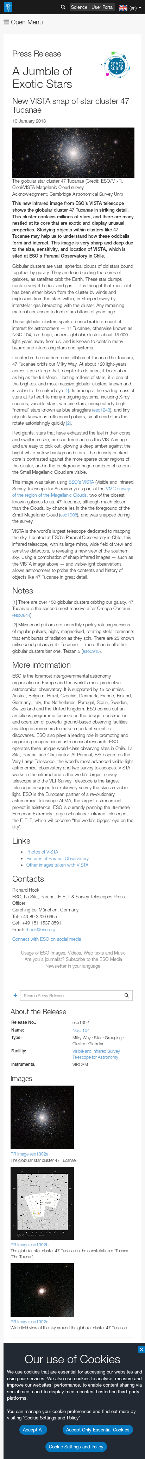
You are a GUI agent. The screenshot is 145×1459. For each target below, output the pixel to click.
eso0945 (91, 651)
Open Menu (26, 22)
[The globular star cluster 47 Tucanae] (73, 153)
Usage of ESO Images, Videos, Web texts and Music (73, 953)
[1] (66, 390)
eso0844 (21, 615)
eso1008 (68, 515)
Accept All (33, 1430)
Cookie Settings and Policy (76, 1446)
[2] (68, 423)
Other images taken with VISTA (57, 865)
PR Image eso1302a (29, 1154)
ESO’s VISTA (81, 482)
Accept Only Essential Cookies (98, 1430)
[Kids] (116, 65)
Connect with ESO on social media (46, 939)
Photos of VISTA (42, 852)
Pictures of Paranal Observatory (57, 858)
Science (79, 7)
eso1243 (101, 410)
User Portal (103, 7)
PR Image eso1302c (29, 1321)
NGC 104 (81, 1030)
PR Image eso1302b (30, 1244)
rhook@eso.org (40, 929)
